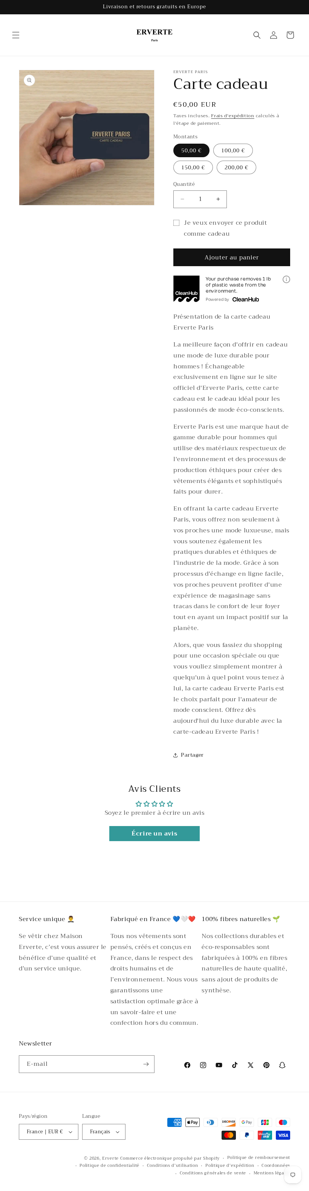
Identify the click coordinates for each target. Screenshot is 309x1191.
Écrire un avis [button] (154, 833)
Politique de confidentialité (109, 1165)
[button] (16, 35)
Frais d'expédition (232, 116)
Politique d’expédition (229, 1165)
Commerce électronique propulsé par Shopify (170, 1158)
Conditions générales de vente (213, 1173)
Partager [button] (192, 754)
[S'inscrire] (146, 1064)
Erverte (110, 1158)
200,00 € (236, 167)
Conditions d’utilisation (172, 1165)
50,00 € (191, 150)
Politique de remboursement (258, 1157)
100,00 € (233, 150)
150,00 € (193, 167)
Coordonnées (276, 1165)
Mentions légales (272, 1173)
